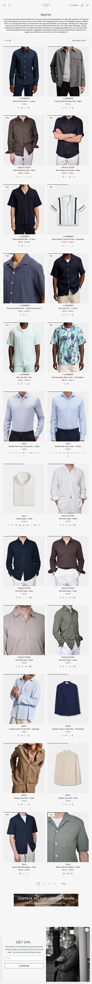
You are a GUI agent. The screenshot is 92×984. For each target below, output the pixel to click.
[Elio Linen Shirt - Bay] (24, 347)
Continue (24, 965)
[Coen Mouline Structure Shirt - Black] (68, 71)
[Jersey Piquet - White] (24, 489)
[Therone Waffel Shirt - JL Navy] (24, 209)
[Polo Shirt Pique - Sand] (24, 630)
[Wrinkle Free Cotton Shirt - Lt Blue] (68, 416)
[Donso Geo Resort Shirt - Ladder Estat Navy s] (24, 278)
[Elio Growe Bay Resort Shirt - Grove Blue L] (68, 347)
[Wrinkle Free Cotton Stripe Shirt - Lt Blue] (24, 416)
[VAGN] (87, 5)
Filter (8, 41)
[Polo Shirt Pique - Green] (68, 630)
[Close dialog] (87, 930)
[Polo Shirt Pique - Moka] (68, 561)
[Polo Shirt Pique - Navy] (24, 561)
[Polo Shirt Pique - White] (68, 489)
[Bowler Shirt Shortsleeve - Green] (68, 837)
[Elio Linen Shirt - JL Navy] (68, 278)
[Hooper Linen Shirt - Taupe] (24, 768)
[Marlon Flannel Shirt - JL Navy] (24, 71)
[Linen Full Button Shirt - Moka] (24, 140)
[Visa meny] (4, 5)
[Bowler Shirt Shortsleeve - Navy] (24, 837)
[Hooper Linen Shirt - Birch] (68, 768)
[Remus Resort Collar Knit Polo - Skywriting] (68, 209)
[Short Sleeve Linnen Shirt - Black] (68, 140)
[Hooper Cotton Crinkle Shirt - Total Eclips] (68, 699)
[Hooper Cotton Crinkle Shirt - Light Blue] (24, 699)
